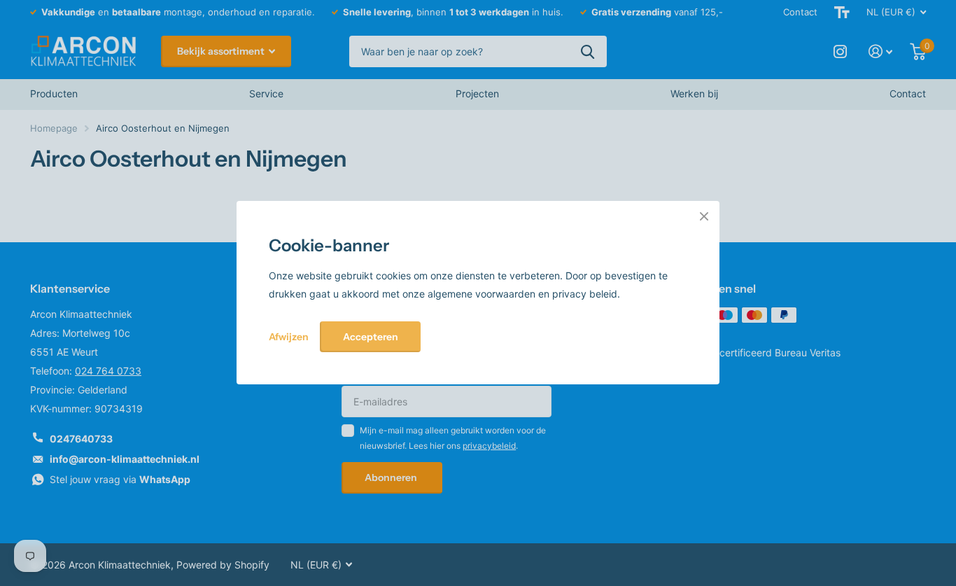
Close (704, 216)
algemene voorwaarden (483, 294)
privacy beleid (584, 294)
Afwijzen (289, 337)
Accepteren (370, 336)
